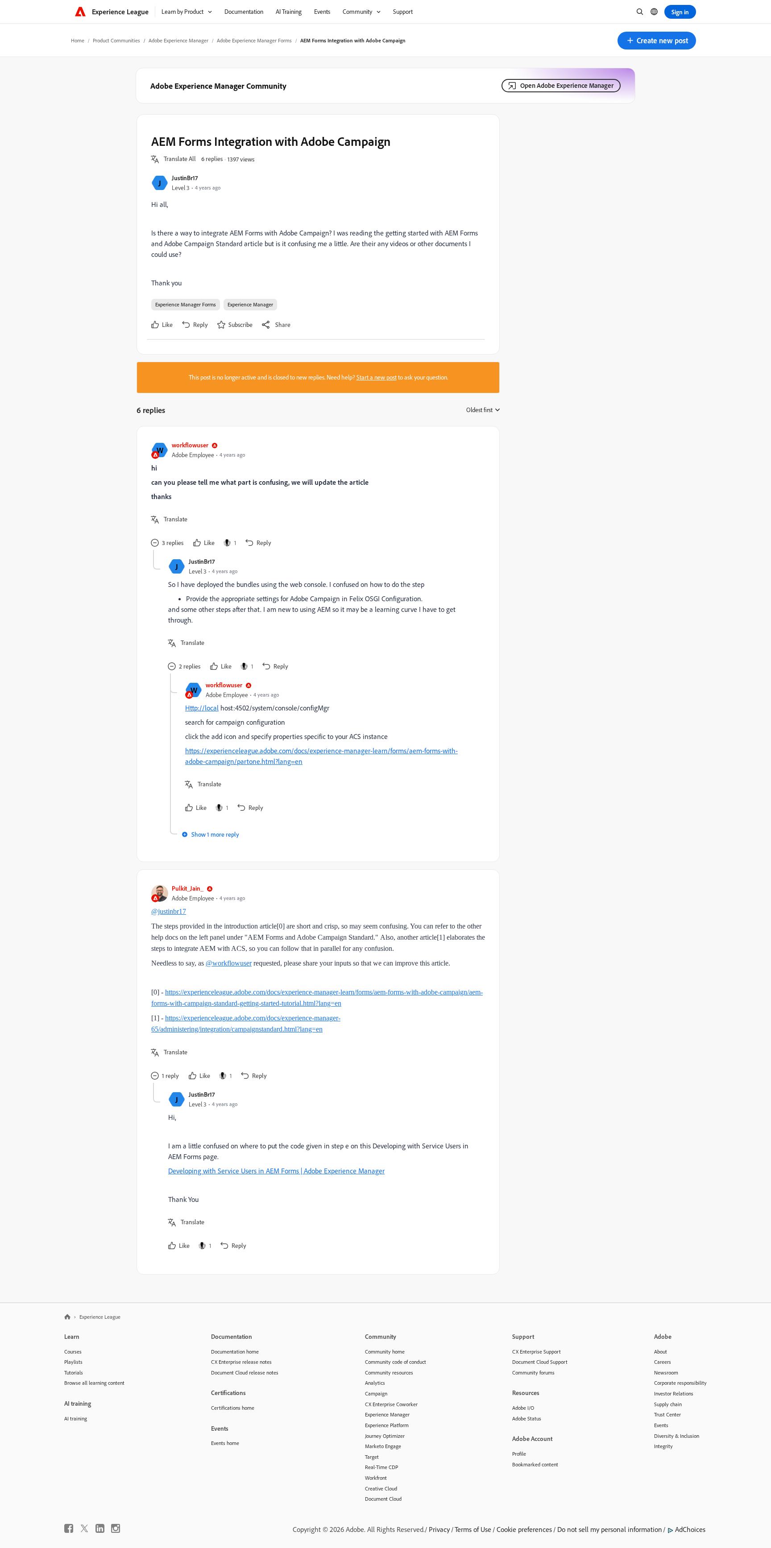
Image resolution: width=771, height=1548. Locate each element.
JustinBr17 (185, 178)
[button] (657, 41)
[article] (316, 495)
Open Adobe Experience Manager (566, 85)
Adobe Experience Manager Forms (254, 40)
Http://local (202, 707)
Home (77, 40)
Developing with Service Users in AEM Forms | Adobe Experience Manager (276, 1170)
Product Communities (116, 40)
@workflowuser (229, 963)
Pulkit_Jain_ (187, 888)
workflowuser (190, 445)
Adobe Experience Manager (178, 40)
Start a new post (376, 377)
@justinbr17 (168, 911)
